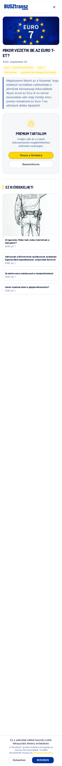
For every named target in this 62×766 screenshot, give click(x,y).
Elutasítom (19, 760)
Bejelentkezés (31, 164)
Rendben (43, 760)
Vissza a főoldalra (31, 155)
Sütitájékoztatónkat (43, 752)
